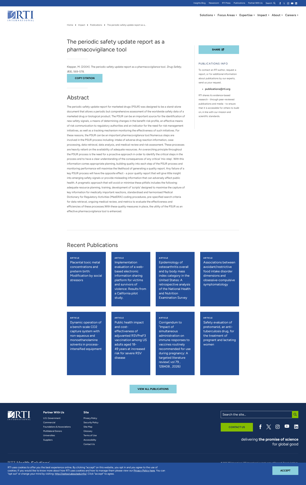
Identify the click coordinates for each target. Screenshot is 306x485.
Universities (49, 435)
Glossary (88, 431)
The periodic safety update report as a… (126, 25)
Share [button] (216, 49)
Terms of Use (90, 435)
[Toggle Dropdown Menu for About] (282, 15)
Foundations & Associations (57, 427)
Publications (239, 3)
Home (70, 25)
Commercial (49, 422)
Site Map (88, 427)
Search (269, 3)
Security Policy (91, 422)
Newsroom (214, 3)
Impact (81, 25)
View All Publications (153, 388)
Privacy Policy (90, 418)
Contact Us (89, 444)
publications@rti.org (217, 89)
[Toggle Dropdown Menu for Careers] (297, 15)
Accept (289, 470)
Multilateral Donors (52, 431)
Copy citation (85, 78)
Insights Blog (199, 3)
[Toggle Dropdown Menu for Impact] (268, 15)
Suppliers (48, 440)
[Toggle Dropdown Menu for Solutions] (214, 15)
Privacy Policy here (144, 470)
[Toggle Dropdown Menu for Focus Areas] (236, 15)
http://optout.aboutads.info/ (71, 473)
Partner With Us (255, 3)
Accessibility (90, 440)
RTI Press (226, 3)
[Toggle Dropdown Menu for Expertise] (254, 15)
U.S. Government (51, 418)
